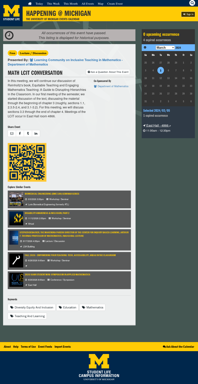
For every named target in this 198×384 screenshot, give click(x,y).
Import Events (63, 346)
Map (100, 3)
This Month (71, 3)
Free (12, 53)
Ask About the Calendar (180, 346)
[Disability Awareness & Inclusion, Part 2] (18, 218)
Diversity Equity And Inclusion (33, 307)
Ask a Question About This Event (109, 72)
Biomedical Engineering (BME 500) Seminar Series (52, 193)
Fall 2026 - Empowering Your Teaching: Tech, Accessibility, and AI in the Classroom (70, 255)
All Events (88, 3)
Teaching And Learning (29, 316)
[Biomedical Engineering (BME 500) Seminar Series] (21, 199)
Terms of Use (28, 346)
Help (16, 346)
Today (39, 3)
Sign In (190, 14)
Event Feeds (45, 346)
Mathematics (94, 307)
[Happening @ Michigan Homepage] (11, 24)
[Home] (30, 3)
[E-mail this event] (12, 133)
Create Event (115, 3)
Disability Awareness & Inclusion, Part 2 (47, 213)
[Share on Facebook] (20, 133)
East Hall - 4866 (157, 125)
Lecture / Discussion (33, 53)
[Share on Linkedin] (36, 133)
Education (69, 307)
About (7, 346)
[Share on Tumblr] (28, 133)
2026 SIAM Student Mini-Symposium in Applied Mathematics (57, 274)
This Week (53, 3)
